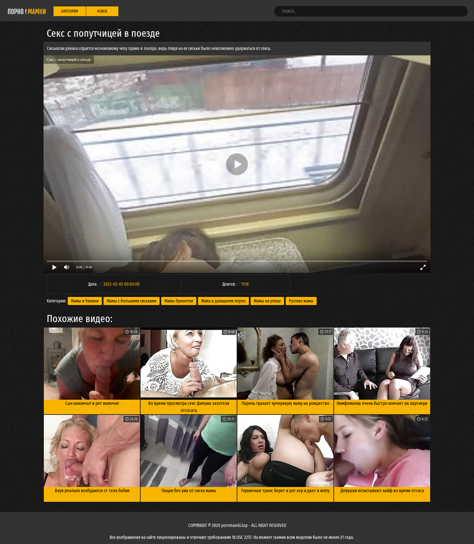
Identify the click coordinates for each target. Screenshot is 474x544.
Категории (69, 11)
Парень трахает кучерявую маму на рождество (285, 403)
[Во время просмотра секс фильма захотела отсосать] (189, 364)
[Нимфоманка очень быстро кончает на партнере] (382, 364)
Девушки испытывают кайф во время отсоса (382, 490)
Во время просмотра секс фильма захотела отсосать (188, 407)
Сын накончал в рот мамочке (92, 403)
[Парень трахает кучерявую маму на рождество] (285, 364)
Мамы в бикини (85, 301)
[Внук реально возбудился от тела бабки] (92, 451)
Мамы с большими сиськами (131, 301)
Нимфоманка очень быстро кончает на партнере (382, 403)
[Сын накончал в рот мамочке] (92, 364)
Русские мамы (301, 301)
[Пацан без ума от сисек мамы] (189, 451)
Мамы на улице (267, 301)
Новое (102, 11)
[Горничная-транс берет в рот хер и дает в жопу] (285, 451)
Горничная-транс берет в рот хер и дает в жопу (285, 490)
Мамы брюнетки (178, 301)
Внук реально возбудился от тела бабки (92, 490)
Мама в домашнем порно (223, 301)
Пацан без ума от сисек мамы (189, 490)
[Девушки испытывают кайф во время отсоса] (382, 451)
